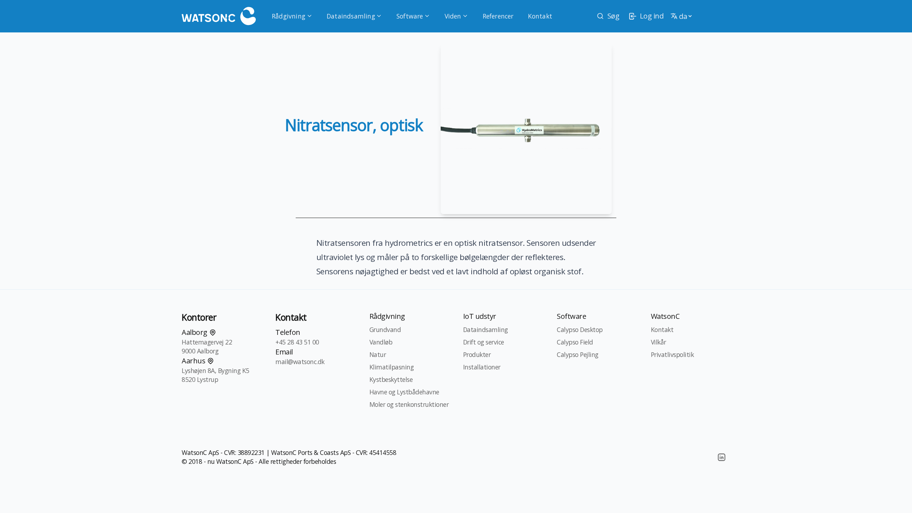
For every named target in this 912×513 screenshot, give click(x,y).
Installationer (482, 367)
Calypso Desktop (580, 329)
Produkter (477, 354)
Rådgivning (288, 16)
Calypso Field (575, 342)
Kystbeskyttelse (391, 379)
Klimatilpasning (391, 367)
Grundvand (385, 329)
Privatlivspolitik (672, 354)
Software (410, 16)
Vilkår (658, 342)
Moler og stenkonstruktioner (409, 404)
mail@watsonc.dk (300, 361)
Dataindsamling (351, 16)
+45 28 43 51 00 (297, 342)
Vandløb (381, 342)
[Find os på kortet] (212, 332)
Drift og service (483, 342)
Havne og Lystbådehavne (404, 392)
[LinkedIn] (721, 457)
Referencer (498, 16)
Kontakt (540, 16)
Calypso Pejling (577, 354)
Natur (377, 354)
